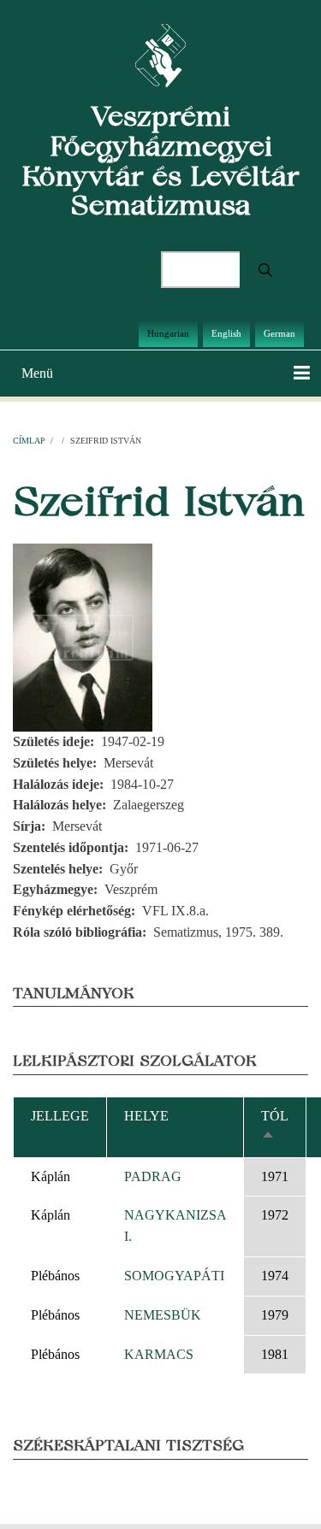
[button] (82, 636)
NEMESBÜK (162, 1315)
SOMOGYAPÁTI (174, 1275)
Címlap (29, 440)
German (279, 333)
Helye (146, 1116)
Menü (37, 373)
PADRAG (152, 1176)
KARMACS (158, 1354)
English (226, 333)
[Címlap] (160, 54)
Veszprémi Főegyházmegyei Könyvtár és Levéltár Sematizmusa (160, 160)
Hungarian (168, 333)
